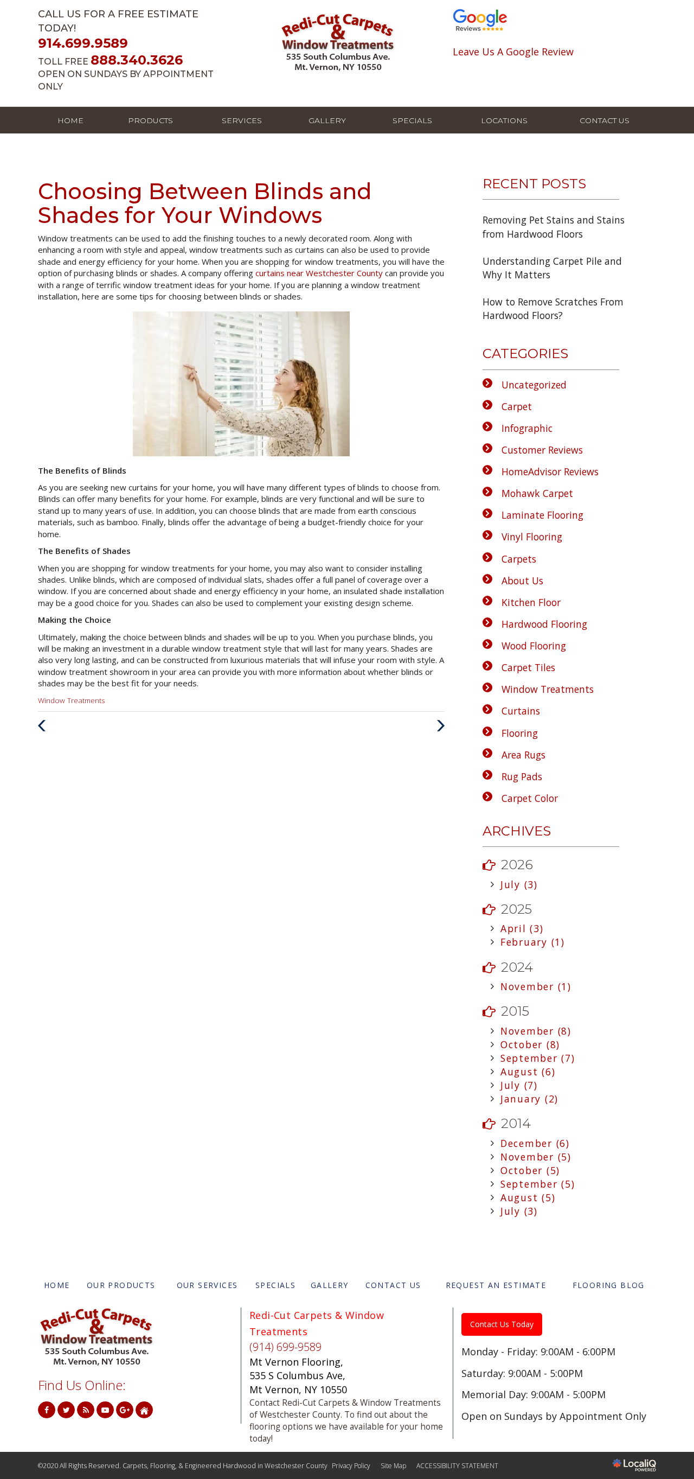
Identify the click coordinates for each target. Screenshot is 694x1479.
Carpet (517, 406)
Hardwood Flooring (544, 623)
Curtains (521, 710)
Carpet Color (530, 798)
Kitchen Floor (531, 602)
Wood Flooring (534, 645)
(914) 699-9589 (285, 1347)
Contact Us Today (502, 1324)
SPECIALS (412, 120)
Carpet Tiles (528, 667)
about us (522, 580)
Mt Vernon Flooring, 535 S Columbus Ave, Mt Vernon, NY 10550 (298, 1375)
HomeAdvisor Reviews (550, 471)
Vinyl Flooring (532, 536)
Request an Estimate (496, 1285)
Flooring (520, 732)
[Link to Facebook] (46, 1409)
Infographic (527, 428)
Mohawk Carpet (537, 493)
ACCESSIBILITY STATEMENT (457, 1465)
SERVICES (242, 120)
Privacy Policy (351, 1465)
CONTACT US (604, 120)
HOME (70, 120)
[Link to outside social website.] (144, 1409)
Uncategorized (534, 384)
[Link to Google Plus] (124, 1409)
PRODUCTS (150, 120)
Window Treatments (71, 700)
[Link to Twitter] (66, 1409)
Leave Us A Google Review (513, 52)
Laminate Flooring (542, 514)
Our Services (207, 1285)
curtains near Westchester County (320, 272)
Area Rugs (523, 754)
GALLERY (327, 120)
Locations (504, 120)
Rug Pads (522, 776)
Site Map (393, 1465)
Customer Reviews (542, 449)
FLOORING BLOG (609, 1285)
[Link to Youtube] (105, 1409)
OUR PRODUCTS (121, 1285)
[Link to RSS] (85, 1409)
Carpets (519, 558)
